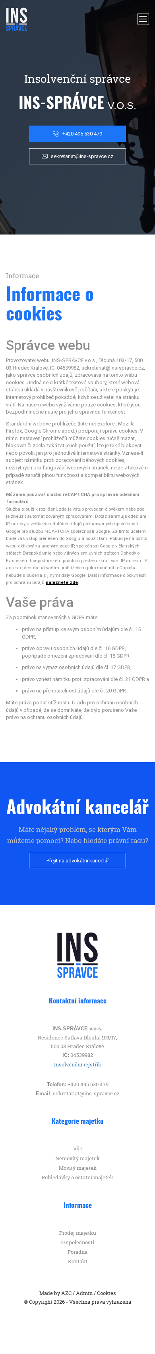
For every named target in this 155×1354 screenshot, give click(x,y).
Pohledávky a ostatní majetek (77, 1177)
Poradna (77, 1251)
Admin (84, 1293)
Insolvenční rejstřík (77, 1064)
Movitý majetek (78, 1167)
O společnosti (77, 1242)
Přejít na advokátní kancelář (77, 861)
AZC (66, 1293)
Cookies (106, 1293)
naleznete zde (62, 582)
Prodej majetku (77, 1232)
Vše (77, 1148)
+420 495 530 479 (82, 134)
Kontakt (77, 1261)
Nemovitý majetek (77, 1158)
